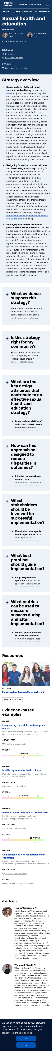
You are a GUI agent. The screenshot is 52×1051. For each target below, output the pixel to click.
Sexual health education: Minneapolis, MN (23, 692)
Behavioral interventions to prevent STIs (25, 812)
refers (9, 93)
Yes (26, 1038)
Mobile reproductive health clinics (21, 770)
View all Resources (12, 700)
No (26, 1045)
